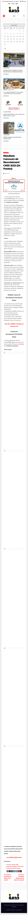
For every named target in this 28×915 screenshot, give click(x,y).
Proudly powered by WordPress (10, 905)
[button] (24, 16)
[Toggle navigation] (14, 16)
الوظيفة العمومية (7, 111)
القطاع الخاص (6, 67)
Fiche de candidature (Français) (15, 866)
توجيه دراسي (11, 89)
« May (4, 48)
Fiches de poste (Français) (13, 868)
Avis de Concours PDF (13, 864)
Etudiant (5, 89)
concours (20, 342)
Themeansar (14, 906)
